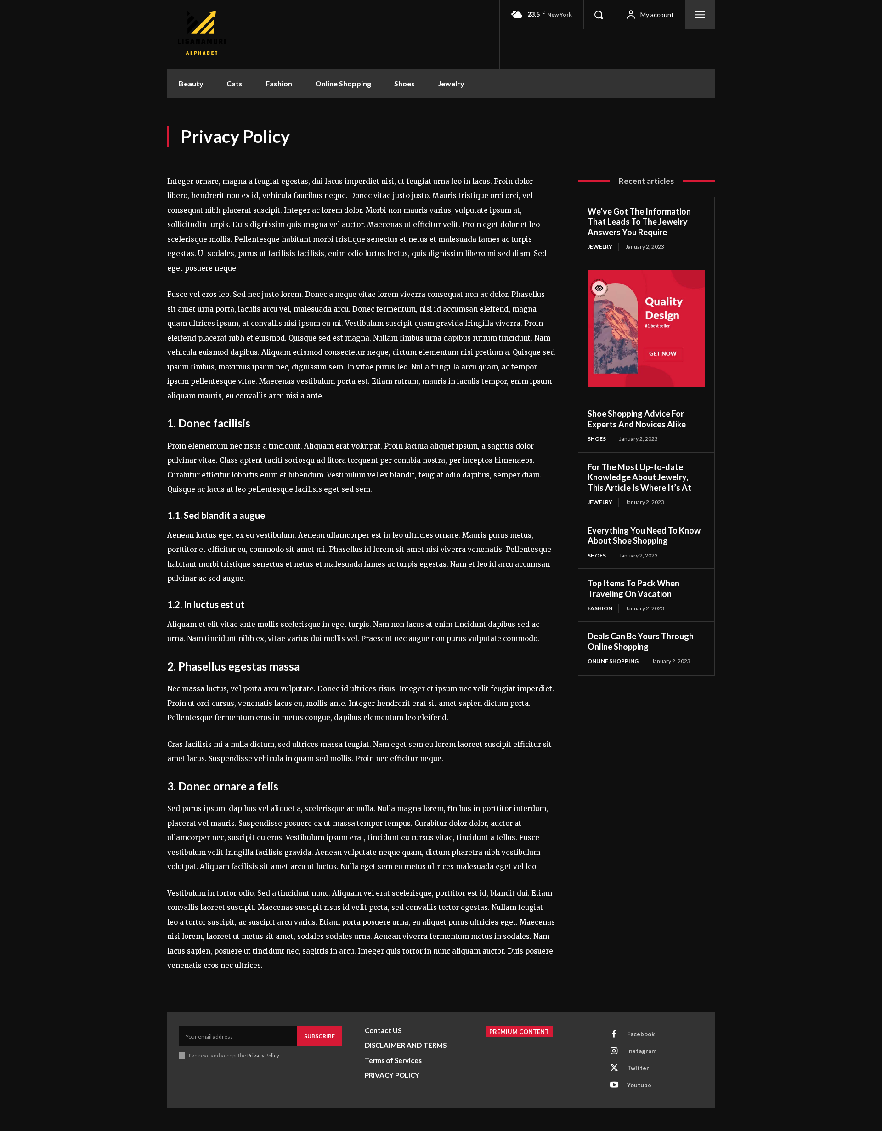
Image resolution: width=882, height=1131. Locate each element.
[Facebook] (614, 1034)
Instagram (641, 1051)
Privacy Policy (263, 1055)
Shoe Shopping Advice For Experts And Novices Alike (637, 419)
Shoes (597, 438)
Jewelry (600, 246)
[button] (598, 14)
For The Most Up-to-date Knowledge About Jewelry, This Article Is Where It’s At (639, 477)
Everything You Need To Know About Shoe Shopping (644, 535)
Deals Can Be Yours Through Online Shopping (641, 641)
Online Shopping (613, 661)
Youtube (639, 1085)
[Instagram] (614, 1051)
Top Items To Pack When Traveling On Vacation (633, 588)
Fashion (600, 608)
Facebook (641, 1034)
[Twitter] (614, 1068)
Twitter (638, 1068)
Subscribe (319, 1036)
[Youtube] (614, 1085)
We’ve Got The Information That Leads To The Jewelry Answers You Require (639, 221)
